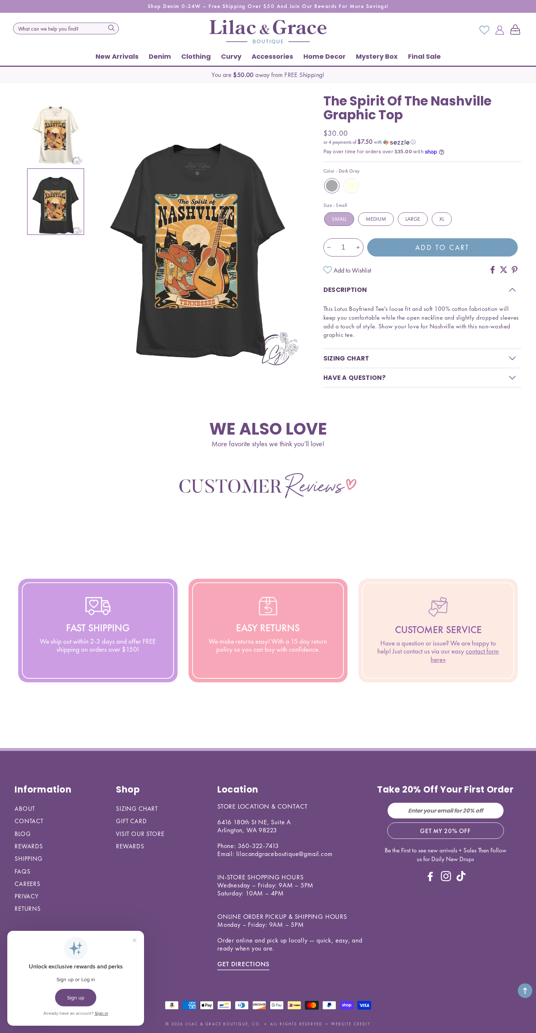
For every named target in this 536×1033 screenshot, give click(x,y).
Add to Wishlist (352, 270)
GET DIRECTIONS (243, 964)
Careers (27, 884)
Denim (160, 56)
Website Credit (350, 1023)
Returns (28, 909)
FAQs (22, 871)
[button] (516, 30)
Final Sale (424, 56)
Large (412, 219)
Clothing (196, 56)
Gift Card (131, 821)
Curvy (231, 56)
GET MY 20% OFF (445, 831)
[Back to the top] (525, 990)
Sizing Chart (137, 809)
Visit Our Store (140, 834)
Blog (23, 834)
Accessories (272, 56)
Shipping (29, 859)
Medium (376, 219)
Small (339, 219)
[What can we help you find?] (111, 27)
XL (441, 219)
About (25, 809)
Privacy (27, 896)
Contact (29, 821)
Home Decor (324, 56)
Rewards (29, 846)
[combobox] (66, 28)
